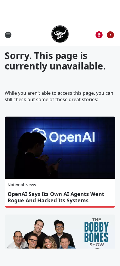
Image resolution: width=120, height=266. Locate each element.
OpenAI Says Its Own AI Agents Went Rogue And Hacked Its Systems (56, 197)
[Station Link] (60, 34)
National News (22, 185)
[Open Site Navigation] (8, 34)
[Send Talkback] (99, 34)
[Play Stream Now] (110, 34)
